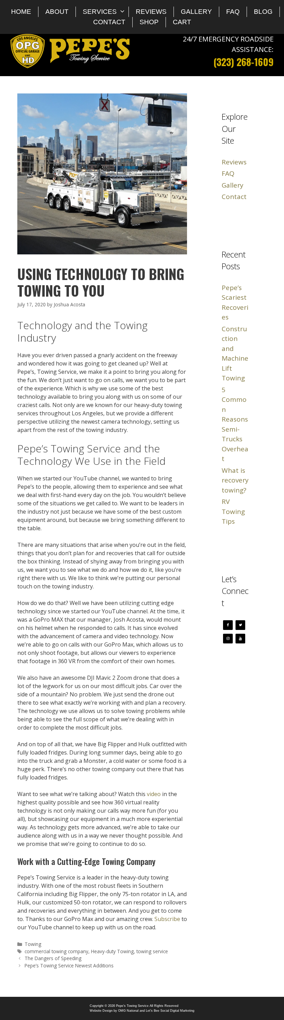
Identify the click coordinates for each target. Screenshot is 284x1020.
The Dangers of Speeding (53, 958)
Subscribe (167, 919)
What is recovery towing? (235, 480)
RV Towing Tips (233, 511)
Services (100, 11)
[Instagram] (228, 638)
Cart (182, 22)
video (154, 794)
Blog (263, 11)
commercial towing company (56, 951)
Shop (149, 22)
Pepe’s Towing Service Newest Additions (69, 965)
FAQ (233, 11)
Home (21, 11)
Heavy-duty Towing (112, 951)
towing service (152, 951)
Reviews (151, 11)
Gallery (196, 11)
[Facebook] (228, 625)
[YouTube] (240, 638)
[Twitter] (240, 625)
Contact (109, 22)
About (57, 11)
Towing (33, 944)
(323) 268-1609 (243, 62)
